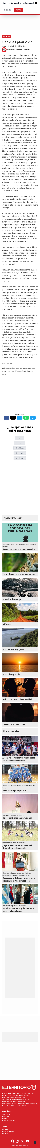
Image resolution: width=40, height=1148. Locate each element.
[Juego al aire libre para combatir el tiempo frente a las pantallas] (20, 831)
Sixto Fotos (5, 1133)
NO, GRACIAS (7, 10)
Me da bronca (19, 458)
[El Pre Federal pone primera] (20, 773)
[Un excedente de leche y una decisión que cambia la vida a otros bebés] (20, 861)
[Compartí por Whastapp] (26, 418)
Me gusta (19, 438)
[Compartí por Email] (19, 418)
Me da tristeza (20, 448)
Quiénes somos (6, 1114)
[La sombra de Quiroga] (20, 587)
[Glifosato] (20, 612)
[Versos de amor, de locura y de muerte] (20, 562)
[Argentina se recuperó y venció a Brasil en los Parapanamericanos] (20, 746)
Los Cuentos (6, 37)
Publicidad (4, 1118)
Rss (2, 1135)
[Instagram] (17, 1141)
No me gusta (19, 443)
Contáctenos (5, 1116)
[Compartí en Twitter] (13, 418)
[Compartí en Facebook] (6, 418)
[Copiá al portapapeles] (33, 418)
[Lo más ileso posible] (20, 662)
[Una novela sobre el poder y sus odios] (20, 532)
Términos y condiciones (8, 1120)
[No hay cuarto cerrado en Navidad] (20, 687)
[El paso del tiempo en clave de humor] (20, 803)
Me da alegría (19, 453)
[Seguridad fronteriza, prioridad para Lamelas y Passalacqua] (20, 894)
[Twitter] (22, 1141)
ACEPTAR (18, 10)
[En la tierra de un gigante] (20, 637)
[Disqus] (20, 489)
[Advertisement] (20, 1144)
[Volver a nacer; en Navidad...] (20, 712)
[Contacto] (27, 1141)
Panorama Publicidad (8, 1131)
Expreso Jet (5, 1129)
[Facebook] (12, 1141)
